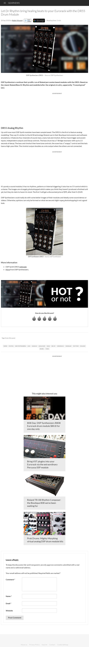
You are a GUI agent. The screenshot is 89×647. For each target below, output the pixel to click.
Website (9, 610)
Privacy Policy (34, 645)
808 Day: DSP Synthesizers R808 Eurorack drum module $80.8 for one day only (44, 425)
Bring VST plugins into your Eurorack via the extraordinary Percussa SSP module (42, 464)
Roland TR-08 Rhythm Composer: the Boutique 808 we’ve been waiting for (44, 502)
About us (24, 645)
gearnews (14, 3)
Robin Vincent (17, 20)
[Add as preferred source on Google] (39, 20)
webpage (23, 267)
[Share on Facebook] (75, 338)
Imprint (44, 645)
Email (8, 603)
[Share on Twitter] (83, 338)
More (8, 269)
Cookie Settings (62, 645)
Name (9, 596)
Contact (52, 645)
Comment (10, 579)
